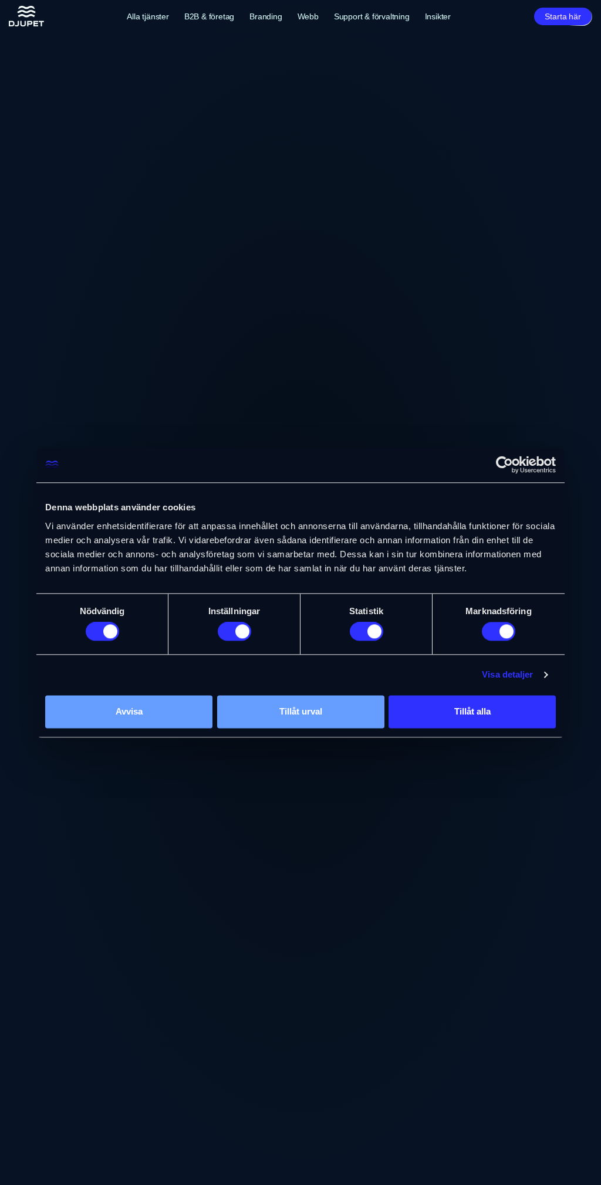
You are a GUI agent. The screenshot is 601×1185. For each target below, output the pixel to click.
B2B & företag (209, 16)
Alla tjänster (147, 16)
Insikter (438, 16)
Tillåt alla (472, 711)
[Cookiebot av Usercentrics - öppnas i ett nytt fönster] (504, 464)
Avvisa (129, 711)
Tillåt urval (300, 711)
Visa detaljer (507, 675)
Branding (265, 16)
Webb (308, 16)
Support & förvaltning (372, 16)
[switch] (234, 631)
